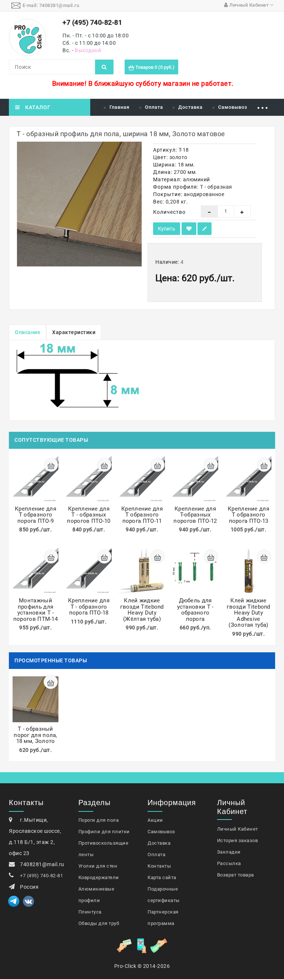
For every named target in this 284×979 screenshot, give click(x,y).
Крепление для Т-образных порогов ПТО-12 (195, 514)
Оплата (154, 107)
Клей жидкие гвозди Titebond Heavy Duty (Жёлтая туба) (142, 609)
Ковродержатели (98, 877)
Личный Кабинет (237, 829)
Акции (155, 820)
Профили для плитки (104, 831)
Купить (166, 229)
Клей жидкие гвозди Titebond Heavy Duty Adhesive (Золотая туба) (248, 612)
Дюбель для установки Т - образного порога (195, 609)
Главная (119, 107)
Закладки (229, 852)
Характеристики (73, 332)
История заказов (237, 840)
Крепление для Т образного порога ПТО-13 (248, 514)
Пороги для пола (98, 820)
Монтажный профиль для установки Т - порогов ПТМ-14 (35, 609)
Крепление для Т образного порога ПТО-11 (142, 514)
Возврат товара (235, 875)
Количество (169, 212)
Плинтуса (90, 912)
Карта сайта (162, 877)
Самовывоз (232, 107)
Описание (27, 332)
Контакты (159, 866)
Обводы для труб (98, 923)
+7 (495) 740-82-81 (41, 875)
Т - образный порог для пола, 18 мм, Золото (35, 735)
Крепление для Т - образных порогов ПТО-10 (88, 514)
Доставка (190, 107)
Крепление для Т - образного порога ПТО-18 (88, 606)
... (263, 104)
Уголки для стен (98, 866)
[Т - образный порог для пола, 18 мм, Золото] (79, 204)
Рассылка (229, 863)
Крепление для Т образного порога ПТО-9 (35, 514)
